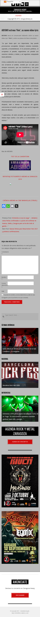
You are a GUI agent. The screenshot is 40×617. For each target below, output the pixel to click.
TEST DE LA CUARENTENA (20, 156)
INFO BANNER (20, 595)
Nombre (4, 278)
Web (3, 291)
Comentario (4, 253)
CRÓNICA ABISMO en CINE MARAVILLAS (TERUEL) (20, 200)
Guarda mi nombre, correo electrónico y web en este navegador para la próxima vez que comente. (18, 296)
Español (9, 1)
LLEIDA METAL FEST (31, 385)
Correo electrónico (4, 285)
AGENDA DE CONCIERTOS (20, 442)
